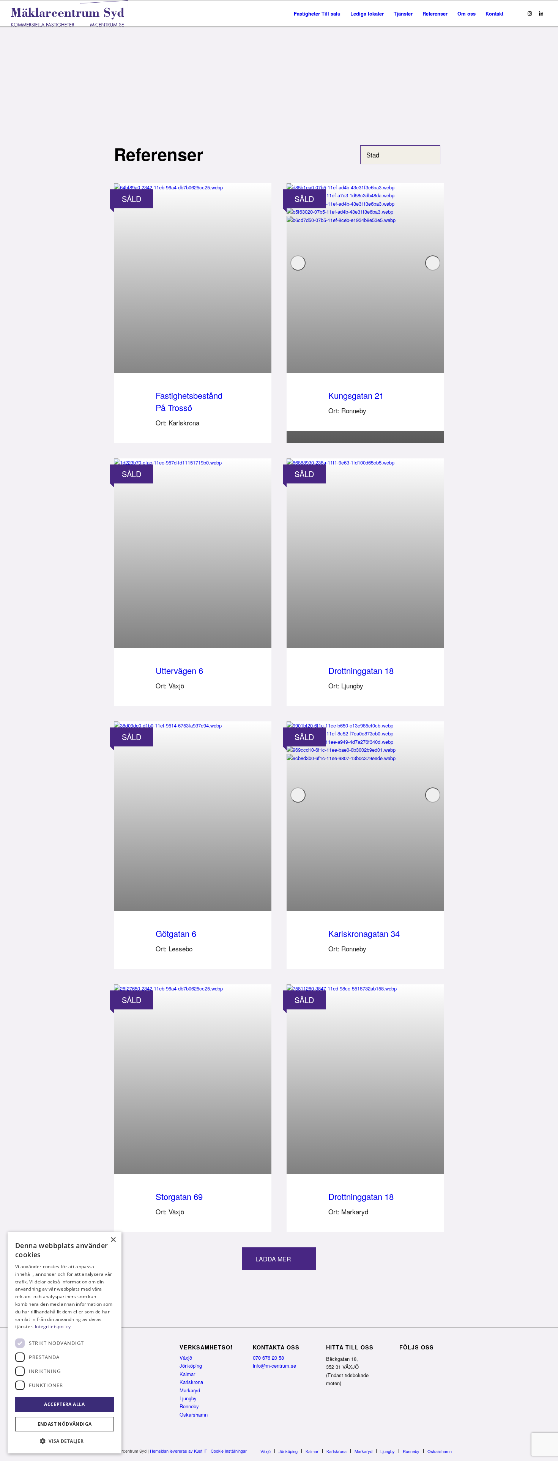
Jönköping (191, 1365)
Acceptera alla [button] (64, 1404)
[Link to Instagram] (530, 13)
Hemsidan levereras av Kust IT (178, 1451)
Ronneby (189, 1406)
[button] (64, 1441)
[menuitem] (317, 13)
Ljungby (188, 1398)
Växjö (186, 1357)
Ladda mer (273, 1259)
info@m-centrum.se (274, 1365)
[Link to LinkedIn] (541, 13)
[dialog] (64, 1342)
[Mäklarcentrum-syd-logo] (69, 13)
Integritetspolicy (53, 1326)
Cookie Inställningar (229, 1451)
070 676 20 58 (268, 1357)
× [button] (113, 1240)
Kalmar (187, 1374)
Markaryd (190, 1390)
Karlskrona (191, 1381)
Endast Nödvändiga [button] (65, 1424)
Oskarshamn (194, 1414)
